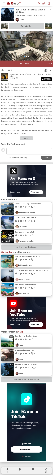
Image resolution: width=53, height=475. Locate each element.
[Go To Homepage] (16, 3)
